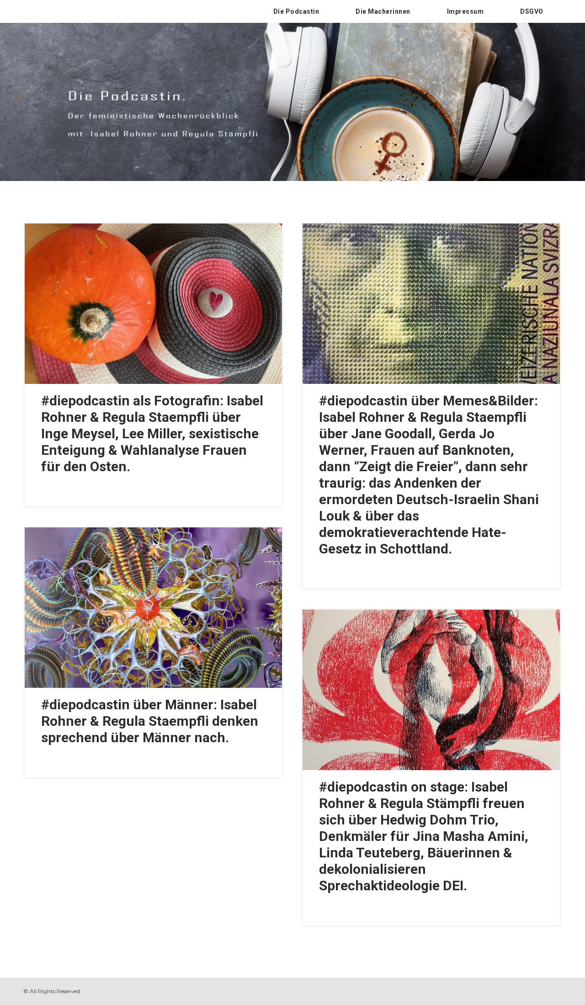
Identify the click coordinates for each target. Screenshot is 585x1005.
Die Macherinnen (383, 11)
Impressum (465, 11)
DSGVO (531, 11)
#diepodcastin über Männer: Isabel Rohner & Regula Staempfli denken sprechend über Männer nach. (149, 721)
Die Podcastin (296, 11)
